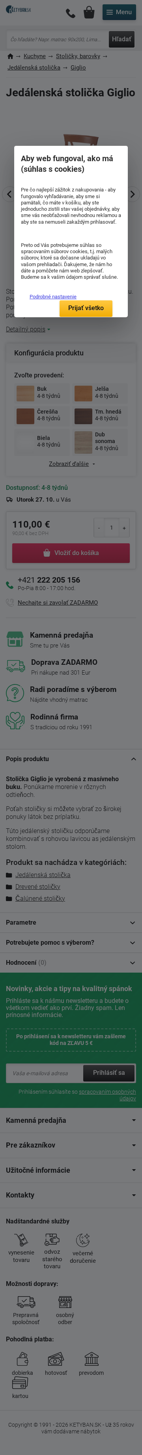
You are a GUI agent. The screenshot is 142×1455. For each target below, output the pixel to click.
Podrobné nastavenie (53, 297)
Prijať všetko (86, 308)
